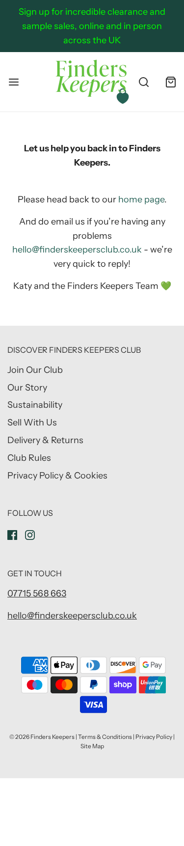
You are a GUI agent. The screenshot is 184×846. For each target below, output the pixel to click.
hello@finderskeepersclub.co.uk (77, 249)
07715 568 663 (36, 593)
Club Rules (29, 457)
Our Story (27, 387)
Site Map (92, 746)
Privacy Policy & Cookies (57, 475)
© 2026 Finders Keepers (42, 736)
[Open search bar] (143, 81)
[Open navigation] (13, 81)
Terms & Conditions (105, 736)
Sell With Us (32, 422)
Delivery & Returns (45, 440)
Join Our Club (35, 370)
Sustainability (34, 404)
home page (141, 199)
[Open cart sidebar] (170, 81)
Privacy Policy (153, 736)
